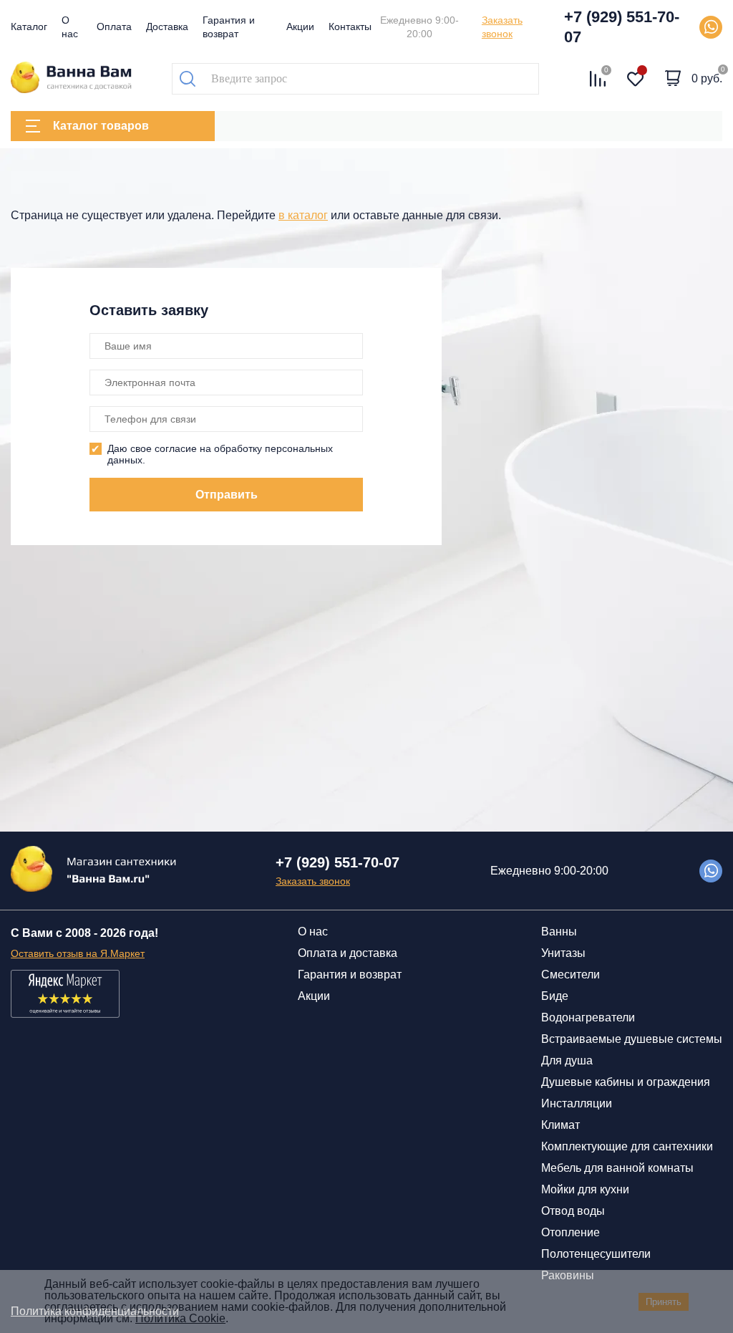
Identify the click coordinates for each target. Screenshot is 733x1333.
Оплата (114, 26)
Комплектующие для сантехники (627, 1146)
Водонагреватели (588, 1017)
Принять (663, 1301)
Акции (300, 26)
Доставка (167, 26)
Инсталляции (576, 1103)
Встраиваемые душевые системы (631, 1039)
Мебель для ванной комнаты (617, 1168)
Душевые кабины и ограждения (625, 1082)
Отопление (570, 1232)
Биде (554, 996)
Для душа (567, 1060)
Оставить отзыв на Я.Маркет (78, 953)
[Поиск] (187, 79)
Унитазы (563, 953)
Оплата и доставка (347, 953)
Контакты (350, 26)
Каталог (29, 26)
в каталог (303, 215)
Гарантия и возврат (350, 974)
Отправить (226, 495)
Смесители (570, 974)
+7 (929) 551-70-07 (621, 27)
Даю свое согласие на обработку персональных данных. (220, 454)
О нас (313, 931)
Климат (560, 1125)
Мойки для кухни (585, 1189)
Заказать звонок (502, 26)
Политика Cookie (180, 1318)
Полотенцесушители (596, 1254)
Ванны (559, 931)
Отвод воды (573, 1211)
